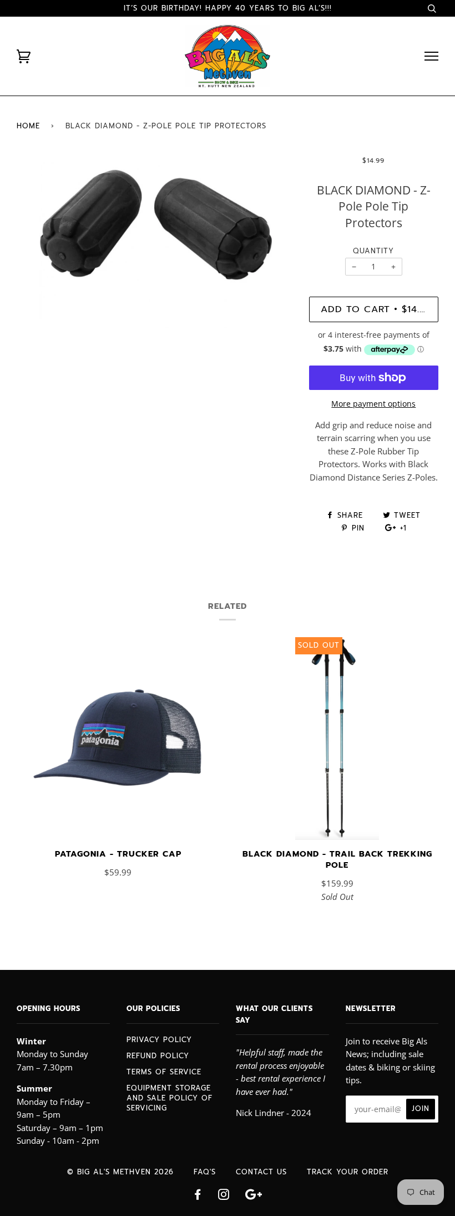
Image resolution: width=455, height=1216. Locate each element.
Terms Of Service (164, 1072)
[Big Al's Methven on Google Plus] (253, 1196)
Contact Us (261, 1172)
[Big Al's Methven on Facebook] (198, 1196)
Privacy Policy (159, 1039)
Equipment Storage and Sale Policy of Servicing (170, 1098)
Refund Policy (158, 1055)
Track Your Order (347, 1172)
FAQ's (205, 1172)
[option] (154, 242)
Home (28, 126)
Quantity (373, 251)
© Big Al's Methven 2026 (120, 1172)
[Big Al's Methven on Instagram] (224, 1196)
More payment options (373, 403)
